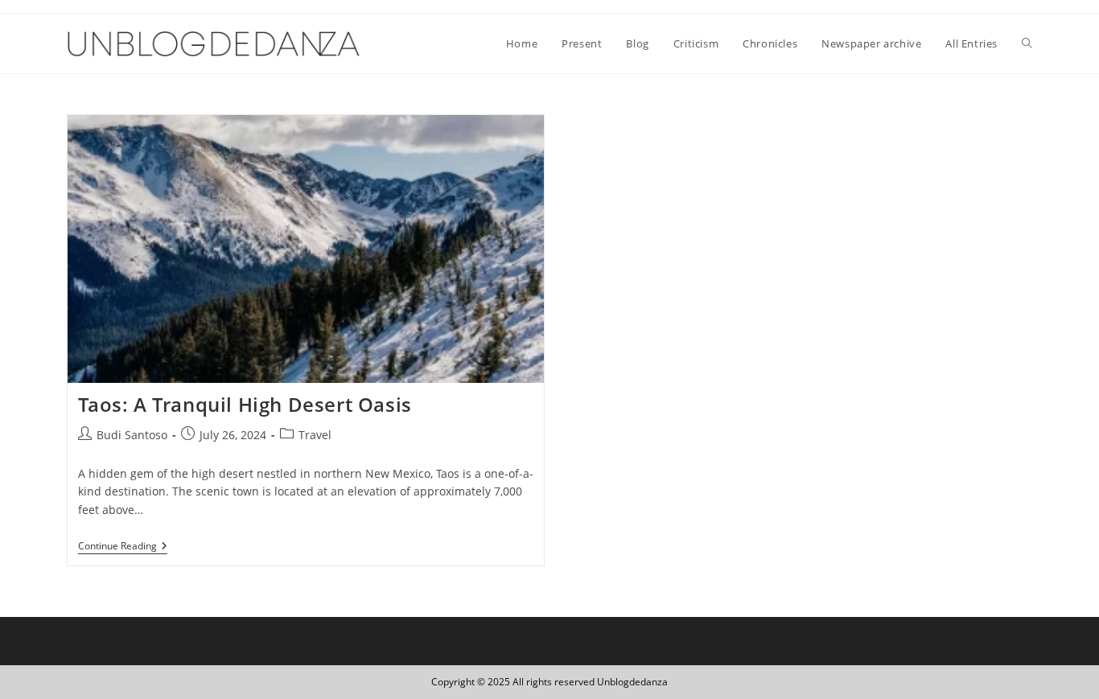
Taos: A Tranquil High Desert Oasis (245, 404)
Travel (314, 434)
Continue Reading (122, 547)
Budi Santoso (132, 434)
